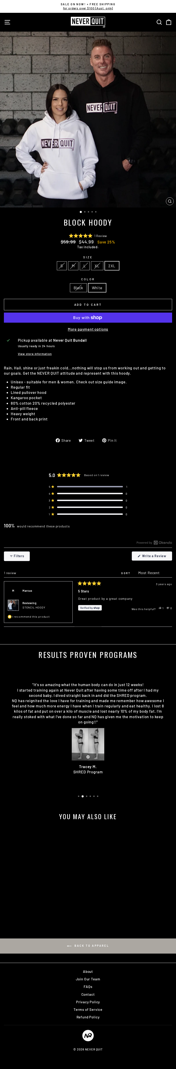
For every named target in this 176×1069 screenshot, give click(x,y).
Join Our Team (88, 979)
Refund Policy (88, 1017)
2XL (112, 265)
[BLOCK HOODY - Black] (33, 911)
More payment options (88, 329)
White (97, 287)
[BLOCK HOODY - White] (39, 911)
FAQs (88, 986)
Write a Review (156, 557)
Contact (88, 994)
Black (78, 287)
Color (88, 279)
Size (88, 257)
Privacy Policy (88, 1002)
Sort (126, 573)
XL (97, 265)
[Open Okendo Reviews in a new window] (154, 542)
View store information (35, 354)
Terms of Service (88, 1009)
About (88, 971)
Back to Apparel (91, 945)
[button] (88, 235)
